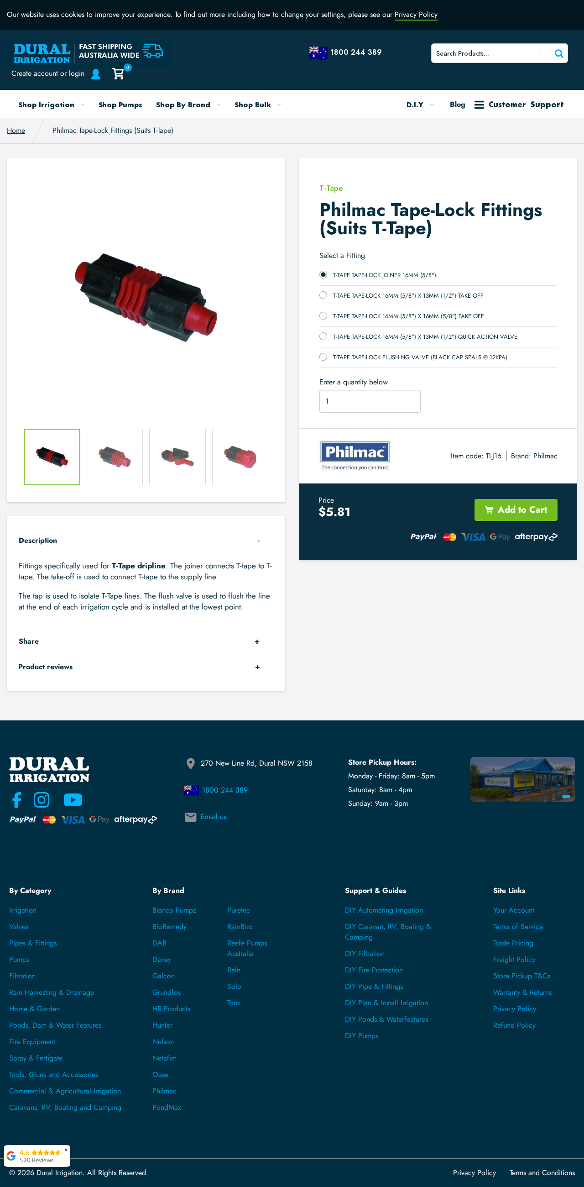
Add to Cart (522, 509)
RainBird (240, 926)
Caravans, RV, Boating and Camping (65, 1107)
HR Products (171, 1008)
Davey (161, 959)
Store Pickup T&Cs (521, 976)
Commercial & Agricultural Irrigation (65, 1091)
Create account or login (47, 73)
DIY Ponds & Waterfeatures (386, 1019)
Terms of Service (518, 926)
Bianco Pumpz (174, 910)
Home (16, 130)
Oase (160, 1074)
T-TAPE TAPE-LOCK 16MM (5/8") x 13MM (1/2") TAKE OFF (408, 295)
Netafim (164, 1058)
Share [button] (29, 641)
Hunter (162, 1025)
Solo (234, 986)
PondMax (166, 1107)
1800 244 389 (225, 790)
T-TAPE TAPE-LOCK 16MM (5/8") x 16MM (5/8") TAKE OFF (408, 316)
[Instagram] (41, 800)
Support (526, 104)
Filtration (22, 976)
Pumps (19, 959)
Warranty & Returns (522, 992)
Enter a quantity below (353, 382)
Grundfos (166, 992)
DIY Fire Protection (374, 970)
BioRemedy (169, 926)
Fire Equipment (32, 1041)
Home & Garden (34, 1008)
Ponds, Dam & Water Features (55, 1025)
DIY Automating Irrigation (384, 910)
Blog (457, 104)
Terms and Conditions (542, 1173)
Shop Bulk (254, 104)
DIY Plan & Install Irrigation (386, 1003)
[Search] (553, 53)
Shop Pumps (121, 104)
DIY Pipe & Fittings (374, 986)
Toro (233, 1003)
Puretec (238, 910)
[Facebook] (17, 800)
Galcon (163, 976)
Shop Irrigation (47, 104)
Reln (233, 970)
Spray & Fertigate (36, 1058)
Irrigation (22, 910)
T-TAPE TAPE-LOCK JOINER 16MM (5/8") (384, 275)
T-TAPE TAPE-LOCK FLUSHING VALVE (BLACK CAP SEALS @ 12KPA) (420, 357)
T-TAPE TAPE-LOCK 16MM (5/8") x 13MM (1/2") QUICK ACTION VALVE (425, 336)
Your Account (513, 910)
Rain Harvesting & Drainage (51, 992)
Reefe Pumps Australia (247, 948)
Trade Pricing (513, 943)
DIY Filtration (365, 953)
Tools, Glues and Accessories (53, 1074)
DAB (159, 943)
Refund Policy (514, 1025)
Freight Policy (514, 959)
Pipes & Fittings (33, 943)
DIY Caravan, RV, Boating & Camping (388, 931)
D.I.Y (416, 104)
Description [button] (38, 540)
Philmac (545, 456)
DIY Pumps (361, 1035)
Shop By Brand (184, 104)
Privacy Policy (416, 14)
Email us (213, 816)
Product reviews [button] (45, 667)
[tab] (146, 540)
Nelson (163, 1041)
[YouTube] (67, 800)
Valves (18, 926)
